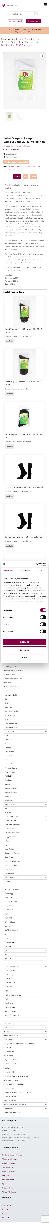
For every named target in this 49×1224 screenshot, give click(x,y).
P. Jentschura (10, 942)
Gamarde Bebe (11, 788)
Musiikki (6, 1068)
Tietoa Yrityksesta (9, 1192)
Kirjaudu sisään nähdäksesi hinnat (16, 146)
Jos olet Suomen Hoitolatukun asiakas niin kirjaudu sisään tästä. (24, 31)
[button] (42, 56)
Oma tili (5, 1176)
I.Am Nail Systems (12, 817)
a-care (7, 691)
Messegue (9, 898)
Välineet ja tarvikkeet (11, 1113)
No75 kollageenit (11, 930)
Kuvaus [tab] (17, 176)
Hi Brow (8, 812)
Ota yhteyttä (7, 1205)
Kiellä (24, 658)
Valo (6, 1019)
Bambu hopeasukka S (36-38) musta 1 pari (24, 487)
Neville (7, 926)
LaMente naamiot (12, 865)
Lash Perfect (9, 869)
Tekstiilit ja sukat (10, 1100)
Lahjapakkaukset (10, 1060)
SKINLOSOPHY (11, 983)
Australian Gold (11, 695)
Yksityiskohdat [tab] (24, 571)
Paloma (8, 946)
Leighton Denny (11, 877)
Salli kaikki (24, 642)
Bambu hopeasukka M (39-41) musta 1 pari (24, 537)
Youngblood (9, 1023)
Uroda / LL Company (13, 1015)
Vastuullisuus (7, 1167)
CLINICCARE (9, 731)
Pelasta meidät (9, 675)
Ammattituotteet (13, 825)
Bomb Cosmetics (11, 711)
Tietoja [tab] (40, 571)
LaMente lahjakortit (12, 861)
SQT (6, 991)
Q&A (4, 1184)
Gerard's (8, 796)
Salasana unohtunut (10, 1180)
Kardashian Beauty (12, 853)
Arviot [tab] (33, 176)
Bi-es (7, 703)
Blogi (4, 1213)
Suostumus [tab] (8, 571)
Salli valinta (24, 650)
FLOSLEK (8, 776)
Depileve (8, 748)
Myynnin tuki (11, 837)
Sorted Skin (9, 987)
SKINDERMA (10, 979)
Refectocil (9, 958)
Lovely (7, 881)
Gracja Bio (9, 800)
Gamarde (8, 784)
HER (6, 808)
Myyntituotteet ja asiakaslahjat (15, 1076)
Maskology (9, 894)
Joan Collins (9, 849)
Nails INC (8, 918)
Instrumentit (8, 1040)
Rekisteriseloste (8, 1171)
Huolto (5, 1209)
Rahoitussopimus (9, 1163)
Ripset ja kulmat (9, 1096)
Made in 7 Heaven (12, 889)
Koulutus (5, 1217)
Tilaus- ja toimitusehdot (11, 1159)
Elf (6, 760)
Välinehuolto (8, 1108)
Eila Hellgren (10, 756)
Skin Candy (9, 975)
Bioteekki (8, 707)
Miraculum (9, 910)
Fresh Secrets (10, 772)
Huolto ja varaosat (10, 1035)
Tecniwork (9, 1003)
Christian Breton (11, 727)
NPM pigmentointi (10, 1080)
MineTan (8, 906)
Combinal (8, 740)
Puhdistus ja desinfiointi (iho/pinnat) (17, 1092)
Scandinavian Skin (12, 967)
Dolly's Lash (9, 752)
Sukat (8, 841)
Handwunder (10, 804)
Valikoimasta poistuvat (12, 679)
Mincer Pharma (11, 902)
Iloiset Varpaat (10, 821)
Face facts (9, 764)
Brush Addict (10, 715)
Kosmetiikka (8, 1027)
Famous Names (11, 768)
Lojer (7, 885)
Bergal (7, 699)
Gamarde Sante (11, 792)
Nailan (7, 914)
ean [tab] (25, 176)
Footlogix (8, 780)
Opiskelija (7, 683)
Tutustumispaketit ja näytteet (15, 1104)
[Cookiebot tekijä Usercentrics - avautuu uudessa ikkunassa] (36, 564)
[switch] (43, 617)
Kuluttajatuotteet (13, 833)
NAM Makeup (10, 922)
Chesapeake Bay (11, 723)
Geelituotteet (11, 829)
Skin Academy (10, 971)
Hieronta (6, 1031)
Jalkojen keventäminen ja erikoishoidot (19, 1044)
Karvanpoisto (8, 1052)
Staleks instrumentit (13, 995)
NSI (6, 934)
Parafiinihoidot (9, 1088)
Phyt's (7, 950)
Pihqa (7, 954)
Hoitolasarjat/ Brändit (12, 687)
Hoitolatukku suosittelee (13, 671)
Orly (6, 938)
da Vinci (8, 744)
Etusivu (5, 39)
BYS (6, 719)
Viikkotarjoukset (9, 667)
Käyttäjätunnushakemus (12, 1155)
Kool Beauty (9, 857)
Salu (6, 962)
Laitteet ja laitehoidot (12, 1064)
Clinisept (8, 736)
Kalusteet (7, 1048)
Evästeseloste (7, 1188)
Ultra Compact (10, 1011)
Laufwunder (9, 873)
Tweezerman (10, 1007)
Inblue (7, 845)
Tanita (7, 999)
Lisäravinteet (8, 1056)
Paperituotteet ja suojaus (13, 1084)
